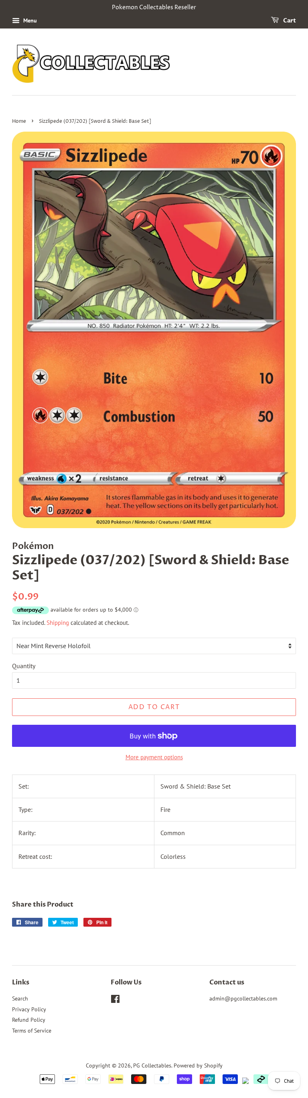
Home (19, 121)
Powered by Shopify (198, 1065)
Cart (289, 20)
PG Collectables (152, 1065)
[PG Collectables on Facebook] (115, 1000)
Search (20, 998)
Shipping (58, 622)
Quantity (23, 666)
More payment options (154, 757)
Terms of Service (31, 1030)
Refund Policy (28, 1019)
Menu (29, 20)
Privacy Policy (29, 1009)
